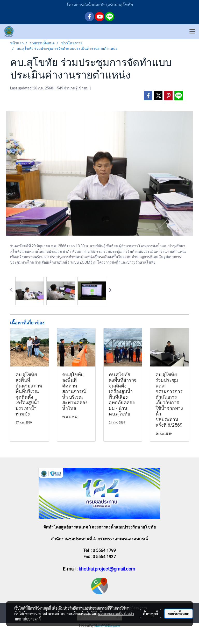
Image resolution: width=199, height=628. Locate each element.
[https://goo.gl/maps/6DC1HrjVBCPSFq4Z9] (99, 586)
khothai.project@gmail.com (107, 568)
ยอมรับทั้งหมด (178, 613)
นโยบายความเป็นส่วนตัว (116, 613)
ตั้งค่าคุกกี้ (150, 613)
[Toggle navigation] (192, 31)
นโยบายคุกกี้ (32, 619)
